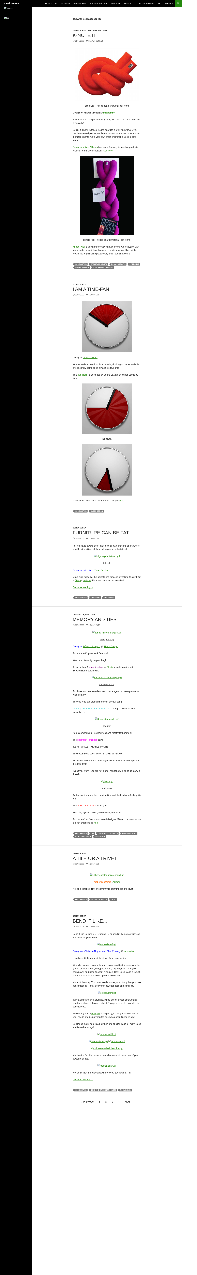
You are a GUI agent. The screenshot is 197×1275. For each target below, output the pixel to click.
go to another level (97, 30)
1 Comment (94, 295)
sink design (109, 598)
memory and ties (95, 619)
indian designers (146, 3)
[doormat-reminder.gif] (107, 719)
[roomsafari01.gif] (98, 1041)
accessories (81, 264)
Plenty (109, 667)
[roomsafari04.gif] (106, 1065)
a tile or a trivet (95, 858)
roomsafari (129, 951)
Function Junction (98, 3)
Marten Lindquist (83, 837)
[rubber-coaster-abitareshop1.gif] (107, 875)
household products (108, 833)
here (121, 500)
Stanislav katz (90, 357)
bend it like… (90, 921)
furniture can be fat (101, 532)
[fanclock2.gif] (107, 469)
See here (108, 150)
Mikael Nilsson (82, 267)
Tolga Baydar (101, 570)
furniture (95, 598)
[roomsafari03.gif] (106, 944)
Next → (129, 1102)
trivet (113, 899)
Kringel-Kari (79, 247)
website (87, 580)
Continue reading (83, 587)
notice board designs (103, 267)
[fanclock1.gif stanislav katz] (107, 408)
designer (95, 1013)
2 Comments (94, 625)
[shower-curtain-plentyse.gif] (107, 677)
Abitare (116, 882)
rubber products (99, 899)
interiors (65, 3)
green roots (129, 3)
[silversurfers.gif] (107, 992)
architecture (51, 3)
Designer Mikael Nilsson (85, 147)
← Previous (87, 1102)
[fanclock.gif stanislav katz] (107, 326)
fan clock (82, 375)
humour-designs (129, 833)
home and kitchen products (103, 1090)
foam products (118, 264)
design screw (80, 3)
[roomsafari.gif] (116, 1041)
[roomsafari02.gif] (106, 1034)
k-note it (84, 35)
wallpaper (100, 837)
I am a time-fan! (91, 289)
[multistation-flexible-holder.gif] (107, 1048)
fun (92, 833)
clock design (97, 511)
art (159, 3)
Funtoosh (115, 3)
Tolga (78, 580)
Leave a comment (96, 41)
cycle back (78, 615)
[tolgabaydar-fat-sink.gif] (107, 556)
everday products (99, 264)
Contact (169, 3)
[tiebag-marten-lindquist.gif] (106, 632)
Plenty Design (111, 646)
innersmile (134, 264)
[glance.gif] (107, 781)
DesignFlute (11, 3)
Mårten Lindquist (91, 646)
